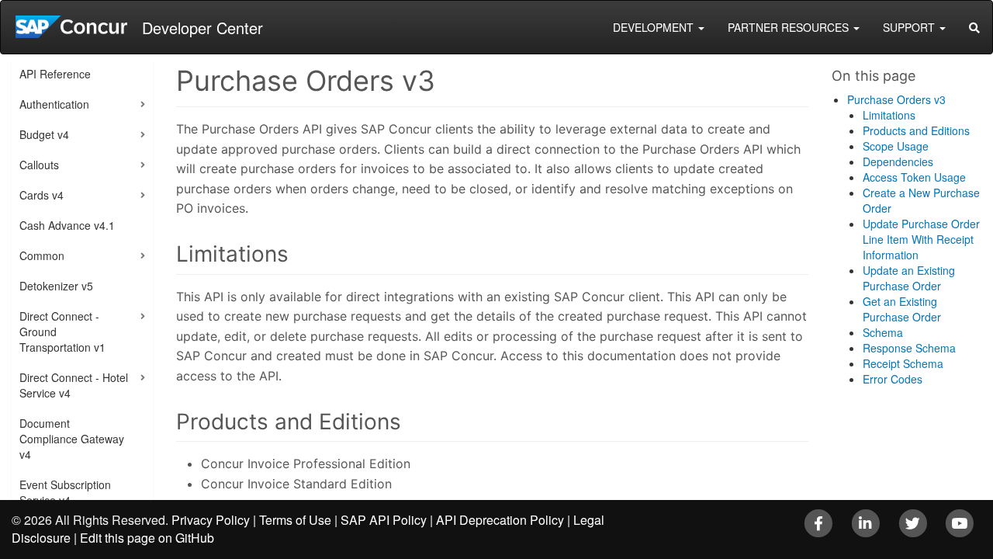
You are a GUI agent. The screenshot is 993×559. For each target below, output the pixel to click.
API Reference (55, 74)
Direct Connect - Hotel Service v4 (73, 385)
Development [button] (655, 27)
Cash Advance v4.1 (67, 225)
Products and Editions (916, 130)
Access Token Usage (914, 177)
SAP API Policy (384, 520)
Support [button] (910, 27)
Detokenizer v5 (56, 285)
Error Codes (892, 379)
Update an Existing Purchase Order (909, 277)
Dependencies (898, 161)
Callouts (39, 164)
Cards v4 (41, 195)
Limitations (889, 115)
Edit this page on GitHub (147, 538)
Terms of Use (295, 520)
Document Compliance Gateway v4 (71, 438)
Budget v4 (44, 134)
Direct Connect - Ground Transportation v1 (62, 331)
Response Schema (909, 348)
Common (41, 255)
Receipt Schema (903, 363)
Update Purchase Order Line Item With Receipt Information (921, 239)
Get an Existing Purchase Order (902, 309)
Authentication (54, 104)
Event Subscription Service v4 (65, 492)
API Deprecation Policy (500, 520)
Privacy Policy (210, 520)
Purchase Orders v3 (896, 99)
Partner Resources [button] (790, 27)
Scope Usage (896, 146)
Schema (883, 332)
